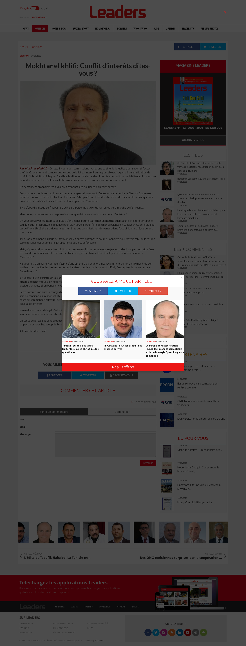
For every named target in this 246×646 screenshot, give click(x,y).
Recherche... (168, 11)
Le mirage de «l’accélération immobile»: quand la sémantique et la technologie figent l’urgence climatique (165, 350)
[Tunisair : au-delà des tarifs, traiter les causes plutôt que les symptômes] (81, 318)
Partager (94, 290)
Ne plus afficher (123, 367)
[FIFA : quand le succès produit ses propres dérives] (123, 318)
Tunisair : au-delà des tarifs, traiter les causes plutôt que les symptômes (80, 349)
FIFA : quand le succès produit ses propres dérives (123, 347)
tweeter (124, 290)
